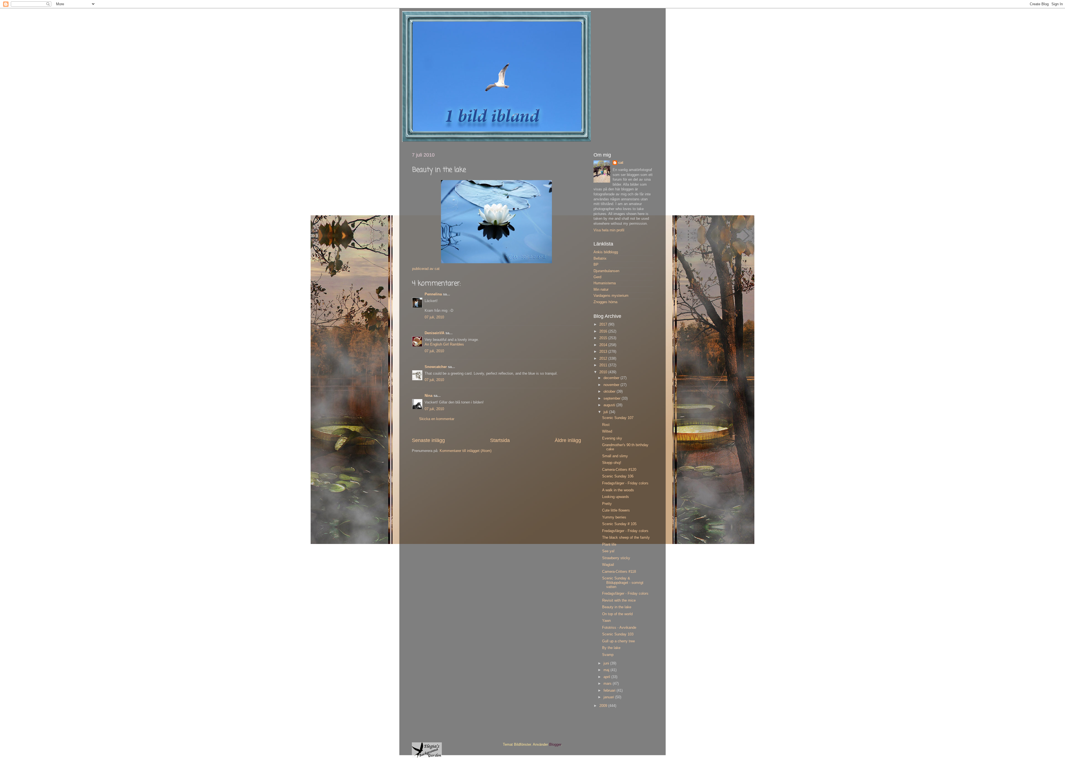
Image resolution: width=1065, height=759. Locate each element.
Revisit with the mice (619, 600)
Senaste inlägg (428, 440)
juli (606, 412)
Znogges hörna (605, 302)
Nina (428, 396)
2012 (603, 359)
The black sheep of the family (626, 538)
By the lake (611, 648)
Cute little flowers (616, 510)
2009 (603, 706)
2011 (603, 365)
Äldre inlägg (568, 440)
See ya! (608, 551)
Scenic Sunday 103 (617, 634)
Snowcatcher (436, 367)
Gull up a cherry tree (618, 641)
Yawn (606, 621)
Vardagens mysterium (611, 296)
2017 (603, 324)
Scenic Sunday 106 (617, 476)
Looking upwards (615, 497)
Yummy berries (614, 517)
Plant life (609, 544)
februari (610, 690)
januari (609, 697)
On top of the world (617, 614)
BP (596, 265)
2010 (603, 372)
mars (608, 684)
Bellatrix (600, 258)
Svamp (607, 655)
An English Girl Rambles (444, 344)
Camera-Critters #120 (619, 470)
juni (607, 663)
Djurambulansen (606, 271)
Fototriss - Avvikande (619, 628)
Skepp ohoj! (611, 463)
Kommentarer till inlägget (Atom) (465, 451)
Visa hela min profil (609, 230)
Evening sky (612, 438)
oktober (610, 391)
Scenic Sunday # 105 (619, 524)
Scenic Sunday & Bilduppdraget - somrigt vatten (622, 582)
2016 (603, 331)
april (607, 677)
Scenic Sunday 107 (617, 418)
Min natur (601, 290)
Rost (606, 425)
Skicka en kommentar (436, 419)
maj (607, 670)
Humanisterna (605, 283)
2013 (603, 352)
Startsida (500, 440)
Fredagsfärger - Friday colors (625, 483)
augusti (610, 405)
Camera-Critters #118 (619, 572)
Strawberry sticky (616, 558)
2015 (603, 338)
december (612, 378)
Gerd (597, 277)
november (612, 385)
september (613, 398)
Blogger (555, 745)
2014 (603, 345)
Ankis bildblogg (606, 252)
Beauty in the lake (616, 607)
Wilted (607, 431)
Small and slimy (615, 456)
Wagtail (608, 565)
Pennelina (433, 294)
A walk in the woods (618, 490)
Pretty (607, 504)
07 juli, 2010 (434, 317)
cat (620, 163)
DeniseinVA (434, 333)
